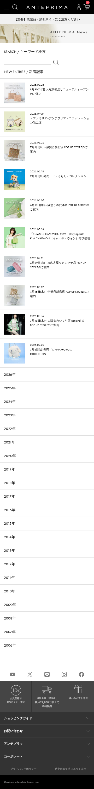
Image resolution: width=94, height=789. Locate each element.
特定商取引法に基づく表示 (70, 769)
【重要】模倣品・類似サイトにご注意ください (47, 19)
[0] (86, 9)
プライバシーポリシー (23, 769)
